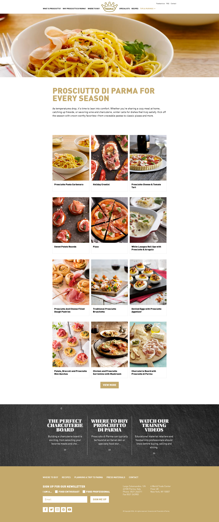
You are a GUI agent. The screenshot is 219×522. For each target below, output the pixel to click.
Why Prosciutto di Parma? (74, 8)
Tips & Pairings (147, 8)
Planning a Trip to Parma (88, 477)
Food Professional (98, 491)
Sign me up (99, 499)
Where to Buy (50, 477)
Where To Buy (94, 8)
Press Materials (116, 477)
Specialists (124, 8)
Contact (173, 3)
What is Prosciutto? (52, 8)
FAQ (167, 3)
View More (109, 385)
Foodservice (160, 3)
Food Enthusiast (69, 491)
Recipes (135, 8)
